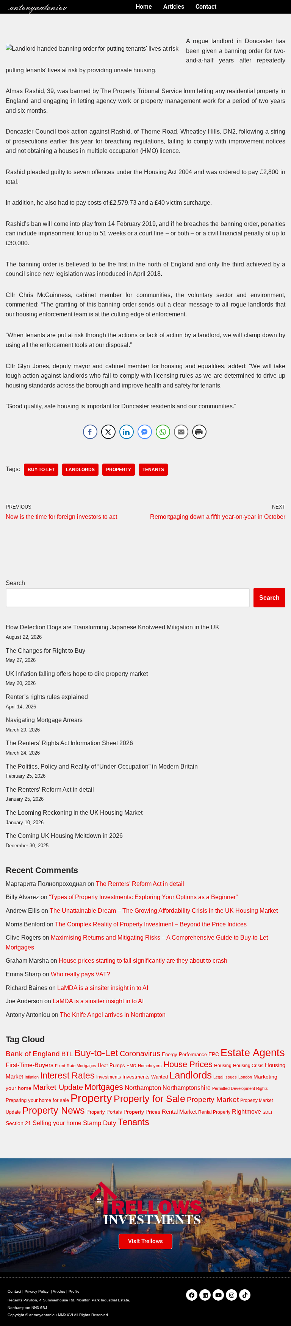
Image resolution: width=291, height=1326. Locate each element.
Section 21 (18, 1123)
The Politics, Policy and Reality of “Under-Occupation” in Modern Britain (102, 766)
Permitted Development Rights (240, 1088)
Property (118, 469)
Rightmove (246, 1111)
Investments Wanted (145, 1077)
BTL (67, 1054)
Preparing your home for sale (37, 1100)
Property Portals (104, 1112)
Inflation (32, 1077)
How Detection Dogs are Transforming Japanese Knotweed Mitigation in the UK (112, 627)
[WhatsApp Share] (163, 432)
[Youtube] (218, 1295)
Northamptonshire (187, 1088)
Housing (223, 1065)
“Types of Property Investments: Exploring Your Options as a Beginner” (143, 897)
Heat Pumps (111, 1065)
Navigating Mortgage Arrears (44, 720)
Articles (59, 1291)
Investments (108, 1077)
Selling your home (57, 1123)
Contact (14, 1291)
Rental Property (214, 1112)
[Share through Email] (181, 432)
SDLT (268, 1112)
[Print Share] (199, 432)
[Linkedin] (205, 1295)
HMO (131, 1065)
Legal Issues (225, 1077)
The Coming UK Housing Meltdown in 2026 (64, 836)
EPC (213, 1054)
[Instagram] (231, 1295)
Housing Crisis (248, 1065)
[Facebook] (191, 1295)
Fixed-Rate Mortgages (75, 1065)
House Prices (188, 1064)
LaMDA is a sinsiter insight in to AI (102, 988)
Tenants (153, 469)
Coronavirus (140, 1053)
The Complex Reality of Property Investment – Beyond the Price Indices (151, 924)
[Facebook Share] (90, 432)
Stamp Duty (99, 1123)
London (245, 1077)
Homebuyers (150, 1065)
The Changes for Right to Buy (45, 650)
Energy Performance (184, 1054)
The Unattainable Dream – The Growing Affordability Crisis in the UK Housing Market (164, 910)
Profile (74, 1291)
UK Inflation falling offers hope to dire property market (77, 674)
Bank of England (33, 1054)
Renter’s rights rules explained (47, 697)
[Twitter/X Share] (108, 432)
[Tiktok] (244, 1295)
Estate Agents (253, 1052)
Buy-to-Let (41, 469)
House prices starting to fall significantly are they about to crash (143, 960)
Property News (53, 1110)
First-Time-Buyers (29, 1065)
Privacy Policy (36, 1291)
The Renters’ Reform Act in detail (50, 789)
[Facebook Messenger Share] (145, 432)
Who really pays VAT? (80, 974)
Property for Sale (149, 1098)
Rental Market (179, 1112)
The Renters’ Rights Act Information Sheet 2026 (69, 743)
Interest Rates (67, 1075)
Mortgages (103, 1087)
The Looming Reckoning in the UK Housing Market (74, 812)
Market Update (58, 1087)
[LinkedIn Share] (126, 432)
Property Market (213, 1099)
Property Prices (142, 1112)
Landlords (80, 469)
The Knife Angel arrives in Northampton (113, 1015)
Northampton (143, 1087)
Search (15, 583)
